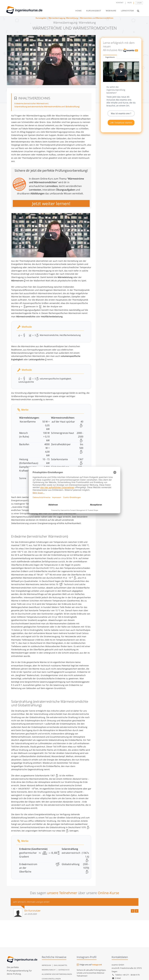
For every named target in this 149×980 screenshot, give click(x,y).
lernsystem (127, 10)
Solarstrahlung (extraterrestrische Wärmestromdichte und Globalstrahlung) (47, 106)
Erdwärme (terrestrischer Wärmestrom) (31, 103)
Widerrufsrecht (49, 970)
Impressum (46, 965)
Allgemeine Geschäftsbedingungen (57, 974)
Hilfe (129, 2)
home (78, 10)
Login (139, 3)
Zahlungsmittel (60, 965)
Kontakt (119, 2)
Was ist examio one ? (121, 113)
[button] (138, 11)
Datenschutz (63, 970)
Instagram (96, 964)
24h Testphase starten (121, 122)
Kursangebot (41, 18)
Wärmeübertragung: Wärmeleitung (63, 18)
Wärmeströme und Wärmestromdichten (96, 18)
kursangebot (93, 10)
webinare (111, 10)
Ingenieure (110, 57)
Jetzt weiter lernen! (51, 203)
